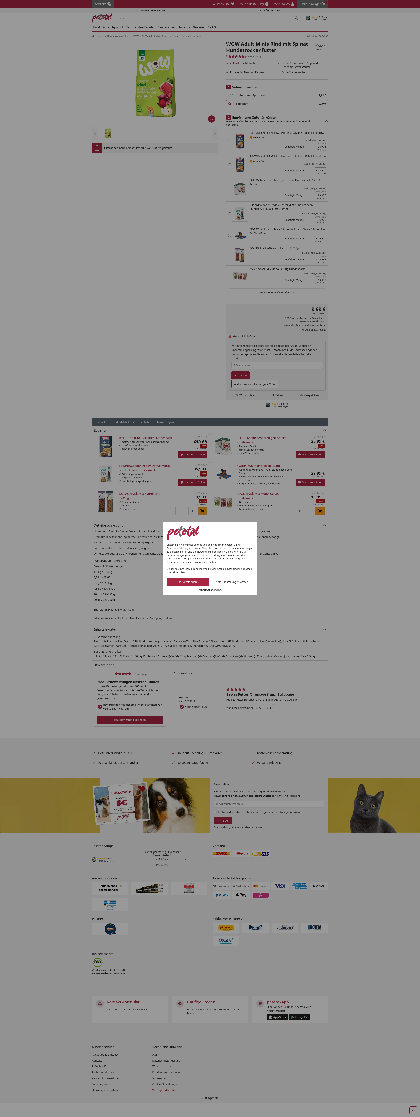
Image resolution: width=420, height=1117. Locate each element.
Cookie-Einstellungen (229, 568)
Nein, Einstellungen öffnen (232, 582)
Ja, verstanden (188, 582)
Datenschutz (204, 589)
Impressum (216, 589)
